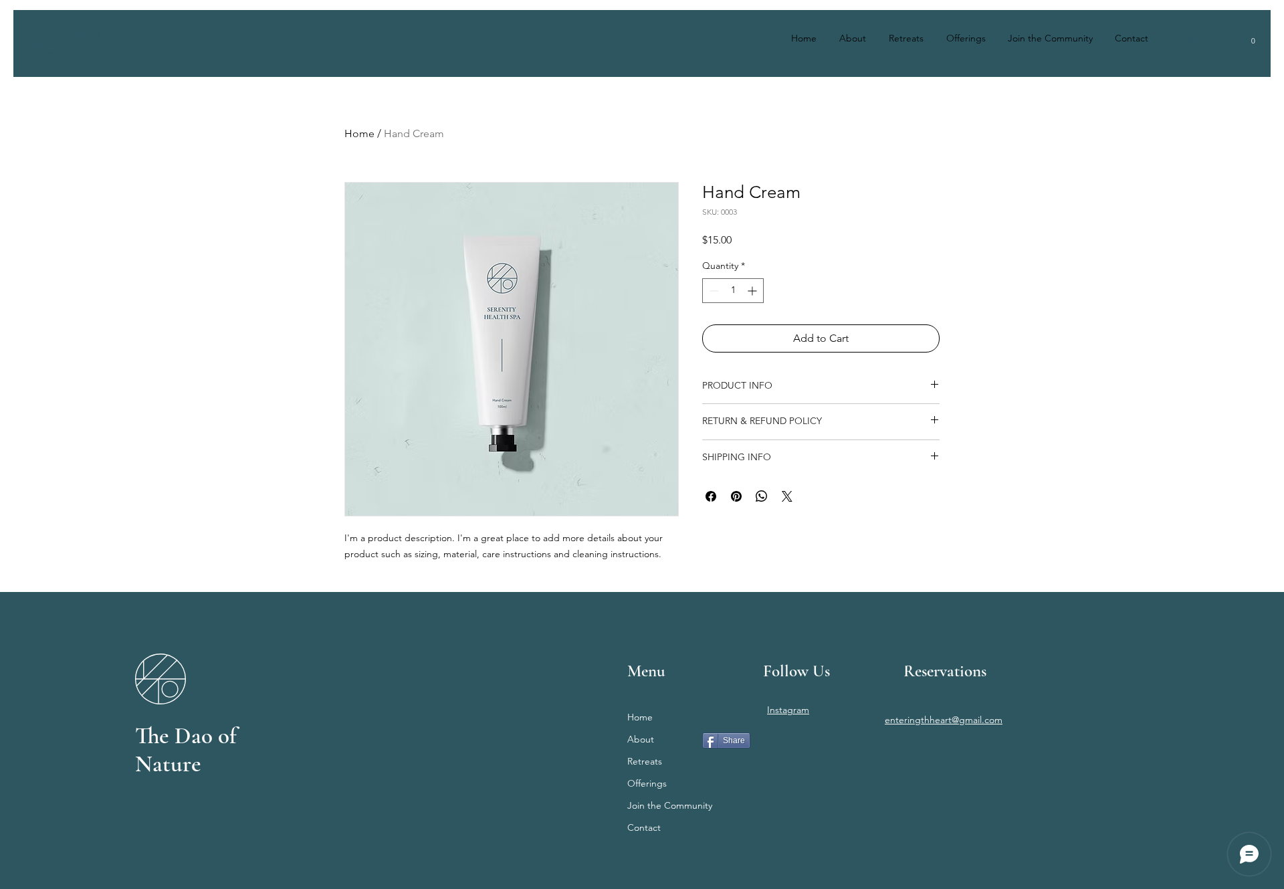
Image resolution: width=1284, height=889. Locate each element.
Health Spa (90, 49)
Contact (644, 827)
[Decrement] (712, 290)
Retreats (644, 761)
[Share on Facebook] (711, 496)
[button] (1253, 37)
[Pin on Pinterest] (736, 496)
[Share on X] (787, 496)
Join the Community (669, 805)
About (640, 739)
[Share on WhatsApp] (762, 496)
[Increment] (753, 290)
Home (359, 133)
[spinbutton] (733, 290)
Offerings (647, 783)
